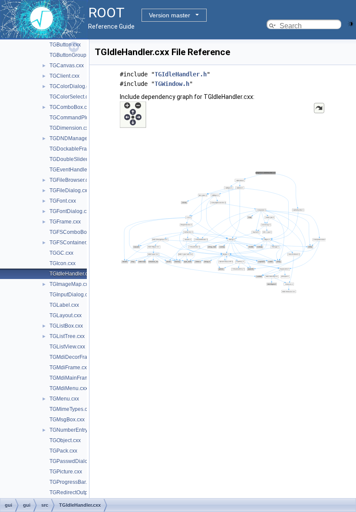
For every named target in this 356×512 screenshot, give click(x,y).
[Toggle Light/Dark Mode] (351, 23)
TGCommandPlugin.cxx (77, 118)
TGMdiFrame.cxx (69, 367)
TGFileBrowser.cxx (71, 180)
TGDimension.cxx (70, 128)
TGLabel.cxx (64, 305)
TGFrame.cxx (65, 222)
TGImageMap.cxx (70, 284)
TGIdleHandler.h (181, 74)
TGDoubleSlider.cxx (72, 159)
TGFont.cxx (62, 201)
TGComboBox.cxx (70, 107)
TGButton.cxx (65, 45)
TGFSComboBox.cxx (74, 232)
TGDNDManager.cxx (73, 138)
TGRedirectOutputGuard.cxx (82, 492)
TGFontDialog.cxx (70, 211)
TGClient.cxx (64, 76)
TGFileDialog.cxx (69, 190)
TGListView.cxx (67, 347)
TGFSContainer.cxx (72, 243)
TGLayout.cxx (65, 315)
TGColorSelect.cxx (71, 97)
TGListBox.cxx (66, 326)
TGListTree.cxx (67, 336)
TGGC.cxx (61, 253)
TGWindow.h (172, 83)
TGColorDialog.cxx (71, 86)
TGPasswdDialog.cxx (74, 461)
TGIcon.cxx (62, 263)
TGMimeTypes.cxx (70, 409)
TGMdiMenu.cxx (68, 388)
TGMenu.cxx (64, 399)
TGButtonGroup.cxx (72, 55)
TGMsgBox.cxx (67, 420)
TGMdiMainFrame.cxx (75, 378)
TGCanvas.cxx (66, 65)
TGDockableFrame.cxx (76, 149)
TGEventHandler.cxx (73, 170)
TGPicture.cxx (65, 472)
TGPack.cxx (63, 451)
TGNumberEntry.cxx (72, 430)
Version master (169, 15)
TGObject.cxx (65, 440)
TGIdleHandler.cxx (71, 274)
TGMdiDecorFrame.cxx (76, 357)
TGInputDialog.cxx (71, 295)
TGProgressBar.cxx (72, 482)
